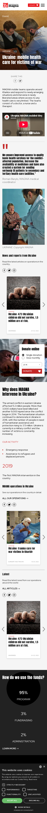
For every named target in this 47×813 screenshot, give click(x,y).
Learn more (9, 748)
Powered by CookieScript (23, 810)
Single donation (34, 355)
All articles (9, 588)
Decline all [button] (34, 800)
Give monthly (33, 357)
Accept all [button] (12, 800)
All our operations (14, 498)
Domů (5, 16)
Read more (33, 779)
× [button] (44, 767)
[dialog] (23, 788)
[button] (23, 807)
